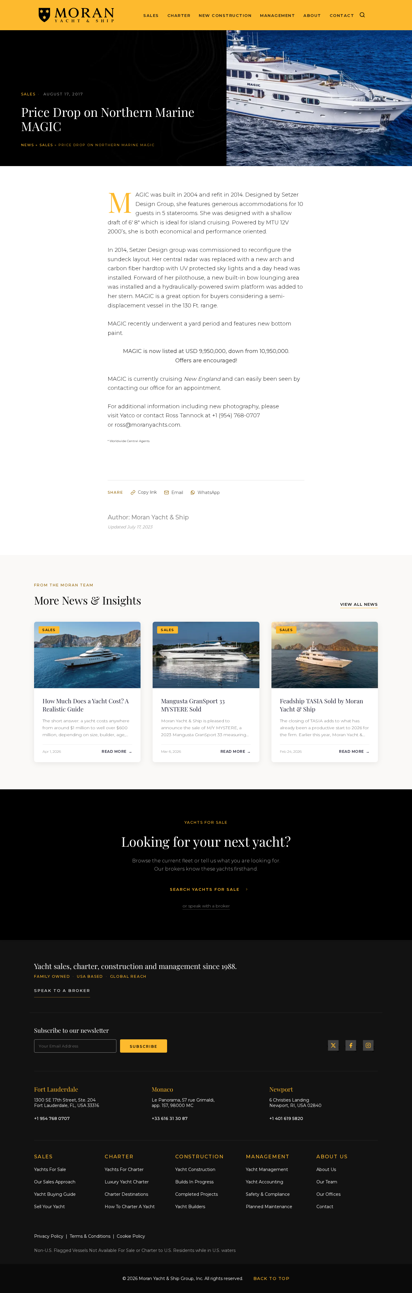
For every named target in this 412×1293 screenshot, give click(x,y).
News (27, 145)
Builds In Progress (194, 1182)
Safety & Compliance (268, 1194)
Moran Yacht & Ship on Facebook (350, 1045)
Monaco (162, 1089)
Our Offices (328, 1194)
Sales (151, 15)
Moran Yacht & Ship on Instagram (368, 1045)
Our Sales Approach (54, 1182)
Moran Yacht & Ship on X (333, 1045)
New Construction (225, 15)
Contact (342, 15)
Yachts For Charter (124, 1169)
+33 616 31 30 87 (170, 1118)
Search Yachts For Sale (204, 889)
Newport (281, 1089)
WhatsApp (209, 492)
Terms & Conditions (90, 1236)
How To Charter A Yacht (130, 1206)
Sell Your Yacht (49, 1206)
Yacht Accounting (264, 1182)
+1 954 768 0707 (52, 1118)
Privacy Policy (48, 1236)
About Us (326, 1169)
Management (277, 15)
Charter (179, 15)
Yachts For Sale (50, 1169)
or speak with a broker (206, 906)
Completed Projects (196, 1194)
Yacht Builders (190, 1206)
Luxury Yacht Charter (127, 1182)
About (312, 15)
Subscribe (143, 1046)
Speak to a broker (62, 990)
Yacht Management (267, 1169)
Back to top (271, 1278)
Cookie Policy (131, 1236)
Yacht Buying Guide (55, 1194)
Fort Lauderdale (56, 1089)
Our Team (326, 1182)
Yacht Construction (195, 1169)
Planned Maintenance (269, 1206)
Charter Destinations (126, 1194)
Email (177, 492)
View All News (359, 604)
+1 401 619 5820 (286, 1118)
